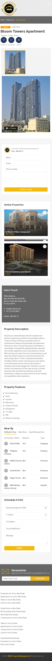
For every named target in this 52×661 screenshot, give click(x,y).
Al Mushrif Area (10, 432)
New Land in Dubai (8, 644)
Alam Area (22, 432)
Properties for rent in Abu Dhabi (13, 593)
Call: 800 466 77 (17, 151)
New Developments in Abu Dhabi (13, 611)
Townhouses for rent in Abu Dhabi (13, 618)
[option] (15, 62)
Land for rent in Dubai (9, 633)
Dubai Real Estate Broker (10, 638)
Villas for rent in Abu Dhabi (11, 600)
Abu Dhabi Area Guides (9, 615)
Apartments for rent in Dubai (11, 626)
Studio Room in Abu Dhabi (10, 608)
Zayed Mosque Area (36, 432)
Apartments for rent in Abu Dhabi (13, 597)
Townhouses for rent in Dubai (12, 629)
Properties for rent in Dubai (11, 641)
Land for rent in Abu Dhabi (10, 603)
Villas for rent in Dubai (9, 623)
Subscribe (40, 579)
